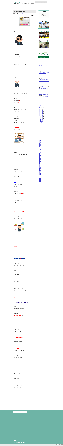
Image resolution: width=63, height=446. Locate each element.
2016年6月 (40, 158)
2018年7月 (40, 140)
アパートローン (40, 104)
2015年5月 (40, 171)
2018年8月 (40, 139)
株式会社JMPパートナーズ (17, 438)
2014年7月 (40, 180)
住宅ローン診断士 (41, 107)
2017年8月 (40, 149)
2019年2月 (40, 133)
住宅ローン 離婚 (41, 120)
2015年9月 (40, 167)
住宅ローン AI (40, 109)
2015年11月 (40, 165)
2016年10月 (40, 154)
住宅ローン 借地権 (41, 112)
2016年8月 (40, 156)
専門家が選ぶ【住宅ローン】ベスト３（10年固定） (21, 64)
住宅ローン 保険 (41, 111)
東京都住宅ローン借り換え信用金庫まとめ (43, 77)
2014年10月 (40, 177)
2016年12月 (40, 153)
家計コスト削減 (40, 122)
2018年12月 (40, 135)
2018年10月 (40, 137)
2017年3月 (40, 152)
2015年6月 (40, 170)
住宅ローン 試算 (41, 118)
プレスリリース (40, 105)
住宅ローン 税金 (41, 116)
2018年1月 (40, 146)
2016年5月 (40, 159)
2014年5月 (40, 182)
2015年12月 (40, 164)
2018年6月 (40, 141)
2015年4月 (40, 172)
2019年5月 (40, 130)
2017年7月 (40, 150)
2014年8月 (40, 179)
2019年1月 (40, 134)
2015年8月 (40, 168)
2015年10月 (40, 166)
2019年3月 (40, 132)
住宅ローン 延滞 (41, 114)
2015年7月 (40, 169)
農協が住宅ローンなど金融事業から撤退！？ (44, 94)
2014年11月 (40, 176)
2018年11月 (40, 136)
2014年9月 (40, 178)
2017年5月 (40, 151)
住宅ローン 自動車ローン (42, 117)
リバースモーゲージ (41, 106)
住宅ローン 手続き (41, 115)
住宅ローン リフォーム (41, 110)
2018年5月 (40, 142)
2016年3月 (40, 161)
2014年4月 (40, 183)
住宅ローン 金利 (20, 13)
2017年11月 (40, 148)
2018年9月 (40, 138)
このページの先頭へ (60, 444)
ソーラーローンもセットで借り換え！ (43, 70)
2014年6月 (40, 181)
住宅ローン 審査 (41, 113)
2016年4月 (40, 160)
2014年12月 (40, 175)
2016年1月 (40, 163)
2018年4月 (40, 143)
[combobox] (41, 7)
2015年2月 (40, 173)
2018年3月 (40, 144)
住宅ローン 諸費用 (41, 119)
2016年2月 (40, 162)
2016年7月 (40, 157)
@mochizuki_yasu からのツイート (42, 60)
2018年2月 (40, 145)
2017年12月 (40, 147)
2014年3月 (40, 184)
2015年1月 (40, 174)
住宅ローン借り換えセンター (42, 121)
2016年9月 (40, 155)
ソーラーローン (40, 108)
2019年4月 (40, 131)
